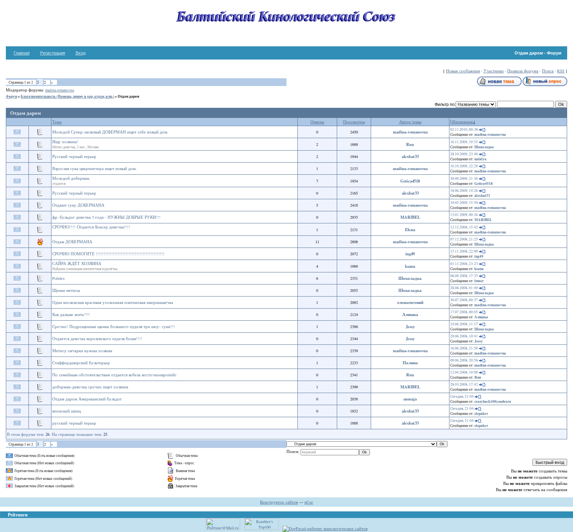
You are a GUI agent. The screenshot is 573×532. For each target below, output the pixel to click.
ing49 (410, 254)
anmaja (410, 399)
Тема (57, 122)
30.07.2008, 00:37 (464, 299)
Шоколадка (484, 146)
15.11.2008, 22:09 (464, 251)
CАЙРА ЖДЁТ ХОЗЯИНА (76, 263)
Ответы (317, 122)
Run (410, 144)
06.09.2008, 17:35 (464, 275)
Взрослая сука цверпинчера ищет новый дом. (94, 168)
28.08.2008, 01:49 (464, 287)
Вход (80, 53)
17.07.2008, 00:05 (464, 311)
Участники (493, 71)
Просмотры (354, 122)
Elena (410, 229)
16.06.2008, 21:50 (464, 348)
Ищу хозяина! (65, 141)
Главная (22, 53)
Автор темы (410, 122)
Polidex (58, 278)
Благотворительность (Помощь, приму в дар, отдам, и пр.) (67, 96)
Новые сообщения (463, 71)
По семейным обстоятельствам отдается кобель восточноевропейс (114, 374)
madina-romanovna (59, 90)
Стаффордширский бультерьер (81, 362)
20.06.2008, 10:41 (464, 336)
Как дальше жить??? (71, 314)
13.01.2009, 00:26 (464, 214)
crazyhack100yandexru (492, 401)
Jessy (410, 326)
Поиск (548, 71)
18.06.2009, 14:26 (464, 190)
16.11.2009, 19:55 (464, 141)
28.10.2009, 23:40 (464, 153)
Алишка (410, 314)
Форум (11, 96)
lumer (479, 280)
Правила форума (522, 71)
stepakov (481, 413)
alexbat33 (410, 156)
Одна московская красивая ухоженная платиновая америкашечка (112, 302)
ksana (410, 266)
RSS (560, 71)
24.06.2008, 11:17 (464, 324)
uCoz (308, 502)
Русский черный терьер (74, 156)
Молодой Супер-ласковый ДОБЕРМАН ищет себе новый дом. (110, 132)
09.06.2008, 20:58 (464, 360)
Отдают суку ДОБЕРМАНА (78, 205)
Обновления (461, 122)
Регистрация (52, 53)
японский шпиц (66, 411)
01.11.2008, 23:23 (464, 263)
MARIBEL (410, 217)
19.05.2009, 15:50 (464, 202)
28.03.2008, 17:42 (464, 384)
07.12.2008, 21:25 (464, 239)
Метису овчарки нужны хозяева (82, 350)
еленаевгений (410, 302)
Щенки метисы (66, 290)
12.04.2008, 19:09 (464, 372)
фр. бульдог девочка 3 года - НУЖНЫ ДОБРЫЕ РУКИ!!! (106, 217)
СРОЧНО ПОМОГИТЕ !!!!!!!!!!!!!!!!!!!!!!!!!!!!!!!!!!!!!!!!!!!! (108, 253)
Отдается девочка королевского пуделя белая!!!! (97, 338)
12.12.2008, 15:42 (464, 227)
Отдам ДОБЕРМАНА (72, 241)
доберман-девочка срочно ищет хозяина (90, 387)
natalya (480, 159)
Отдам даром (128, 96)
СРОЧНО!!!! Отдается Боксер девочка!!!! (91, 227)
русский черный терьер (74, 423)
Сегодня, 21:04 (462, 396)
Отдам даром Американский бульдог (87, 399)
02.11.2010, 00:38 (464, 129)
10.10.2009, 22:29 (464, 166)
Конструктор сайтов (279, 502)
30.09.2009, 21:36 (464, 178)
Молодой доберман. (71, 178)
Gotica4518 (410, 181)
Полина (410, 363)
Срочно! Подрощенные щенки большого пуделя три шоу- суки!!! (113, 326)
